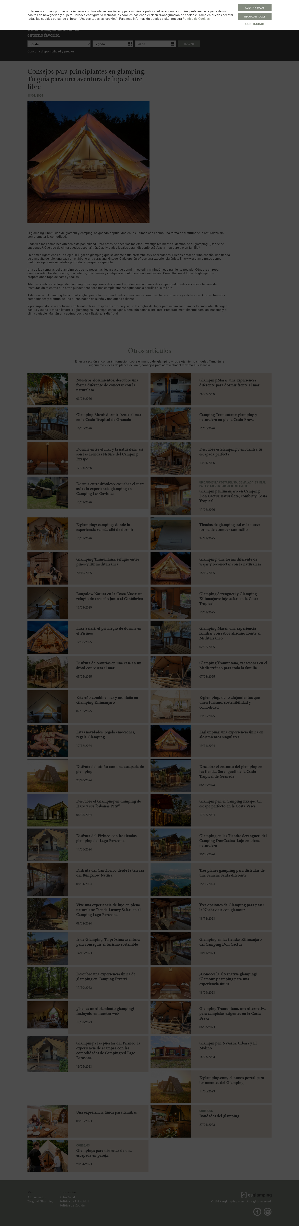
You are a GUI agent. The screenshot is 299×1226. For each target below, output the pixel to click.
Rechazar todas (254, 16)
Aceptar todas (254, 7)
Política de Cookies (196, 18)
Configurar (254, 24)
